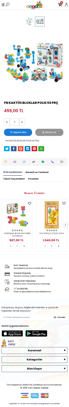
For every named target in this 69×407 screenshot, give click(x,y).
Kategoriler (34, 359)
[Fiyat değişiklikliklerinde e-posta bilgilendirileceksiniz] (44, 162)
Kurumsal (34, 350)
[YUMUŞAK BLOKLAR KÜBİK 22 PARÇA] (17, 215)
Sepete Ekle (19, 132)
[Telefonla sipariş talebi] (53, 162)
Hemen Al (50, 132)
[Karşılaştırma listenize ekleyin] (34, 162)
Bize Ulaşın (34, 368)
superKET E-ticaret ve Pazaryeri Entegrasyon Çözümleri (34, 403)
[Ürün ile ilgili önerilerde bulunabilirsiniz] (62, 162)
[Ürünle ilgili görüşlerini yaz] (25, 162)
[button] (8, 64)
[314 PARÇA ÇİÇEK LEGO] (52, 215)
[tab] (12, 172)
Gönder (61, 317)
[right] (65, 225)
